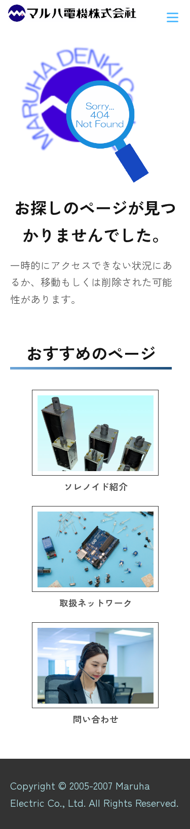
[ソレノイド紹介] (95, 433)
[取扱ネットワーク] (95, 549)
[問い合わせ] (95, 665)
